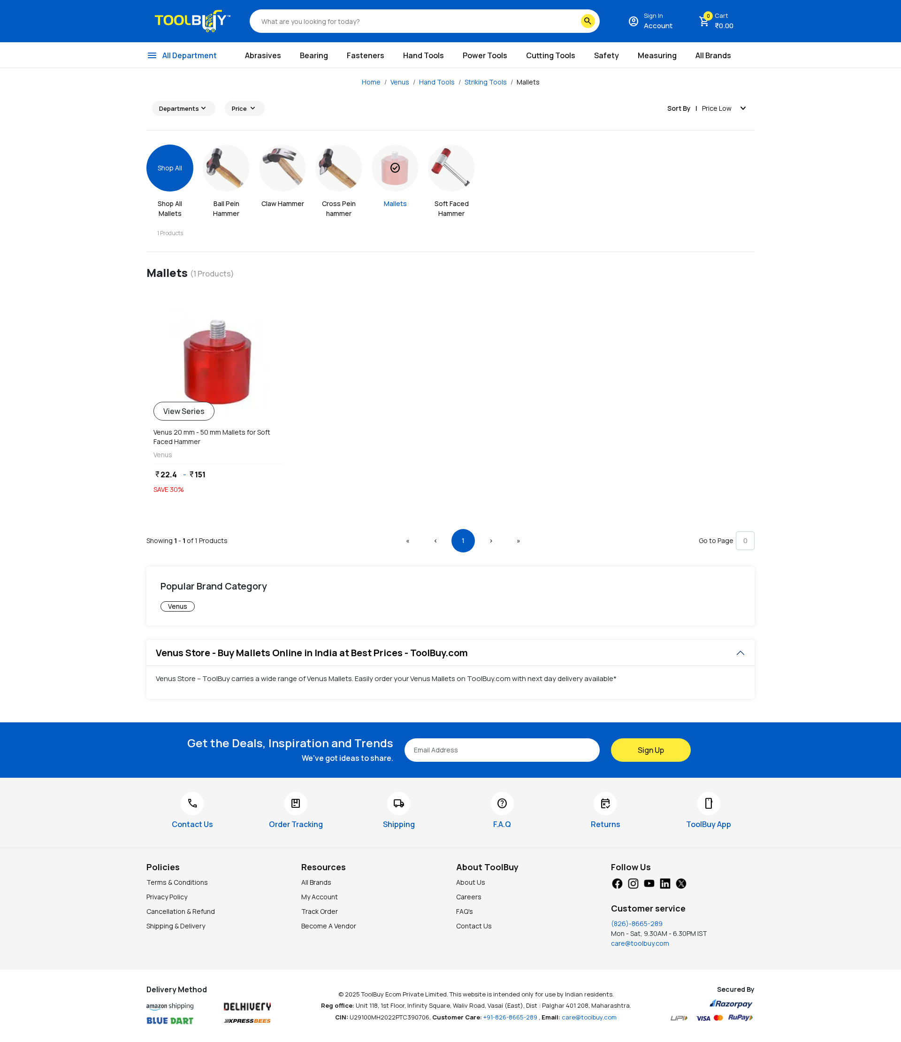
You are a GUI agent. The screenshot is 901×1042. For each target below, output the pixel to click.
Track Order (319, 911)
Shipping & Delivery (175, 925)
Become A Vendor (328, 925)
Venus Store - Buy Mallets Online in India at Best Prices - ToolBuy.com (312, 652)
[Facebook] (617, 883)
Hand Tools (437, 81)
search (588, 21)
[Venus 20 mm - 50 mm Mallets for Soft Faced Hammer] (218, 362)
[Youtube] (649, 883)
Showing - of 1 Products (187, 540)
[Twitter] (681, 883)
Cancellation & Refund (180, 911)
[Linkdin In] (665, 883)
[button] (408, 540)
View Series (184, 411)
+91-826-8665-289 (511, 1017)
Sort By (679, 108)
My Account (319, 896)
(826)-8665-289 (637, 923)
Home (371, 81)
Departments (183, 108)
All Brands (316, 882)
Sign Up (651, 750)
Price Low (725, 108)
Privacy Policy (166, 896)
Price (245, 108)
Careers (468, 896)
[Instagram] (633, 883)
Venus (399, 81)
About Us (470, 882)
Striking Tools (486, 81)
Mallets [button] (528, 81)
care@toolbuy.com (640, 943)
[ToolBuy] (192, 21)
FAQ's (464, 911)
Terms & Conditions (177, 882)
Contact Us (474, 925)
